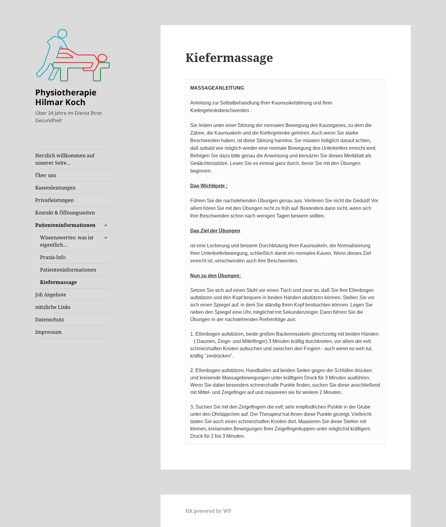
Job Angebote (50, 294)
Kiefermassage (58, 282)
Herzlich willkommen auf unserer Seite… (64, 159)
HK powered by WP (208, 511)
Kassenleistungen (55, 187)
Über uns (45, 175)
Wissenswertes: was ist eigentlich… (66, 241)
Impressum (48, 332)
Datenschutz (49, 319)
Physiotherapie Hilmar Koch (65, 97)
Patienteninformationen (65, 225)
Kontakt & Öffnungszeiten (65, 212)
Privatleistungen (54, 200)
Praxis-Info (53, 257)
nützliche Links (52, 307)
